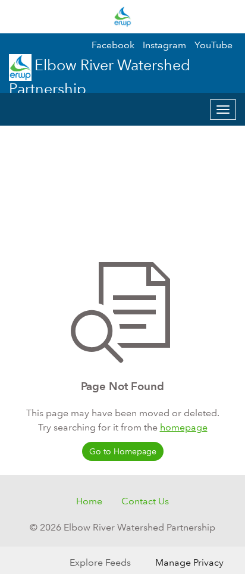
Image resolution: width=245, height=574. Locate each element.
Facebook (113, 45)
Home (89, 501)
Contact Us (145, 501)
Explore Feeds (100, 562)
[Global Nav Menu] (16, 16)
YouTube (213, 45)
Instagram (164, 45)
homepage (184, 427)
